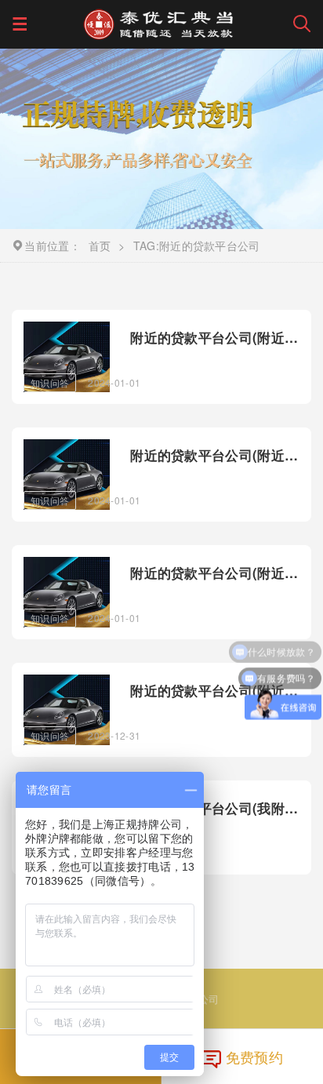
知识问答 (50, 382)
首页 (100, 245)
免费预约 (254, 1056)
